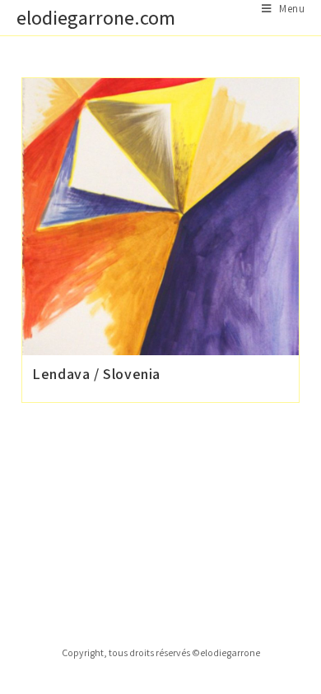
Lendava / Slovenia (96, 373)
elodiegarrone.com (95, 17)
